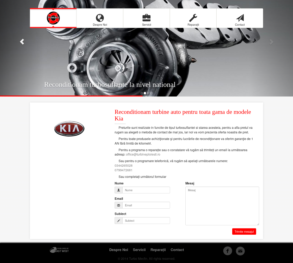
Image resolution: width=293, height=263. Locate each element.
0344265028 (124, 165)
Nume (119, 183)
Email (119, 198)
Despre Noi (100, 25)
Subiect (120, 214)
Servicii (146, 25)
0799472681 (124, 170)
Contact (240, 25)
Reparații (193, 25)
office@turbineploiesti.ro (143, 154)
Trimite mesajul (244, 231)
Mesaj (189, 183)
